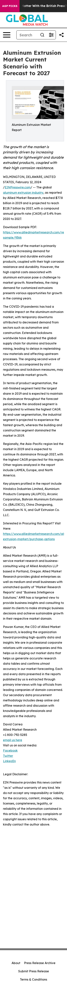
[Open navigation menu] (6, 35)
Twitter (8, 756)
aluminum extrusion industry (23, 192)
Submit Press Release (33, 971)
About (16, 963)
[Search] (42, 35)
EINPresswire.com (18, 187)
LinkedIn (9, 761)
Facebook (10, 750)
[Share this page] (61, 35)
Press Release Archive (39, 963)
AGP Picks (9, 6)
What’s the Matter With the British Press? (35, 6)
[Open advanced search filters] (51, 35)
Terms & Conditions (33, 979)
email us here (12, 740)
